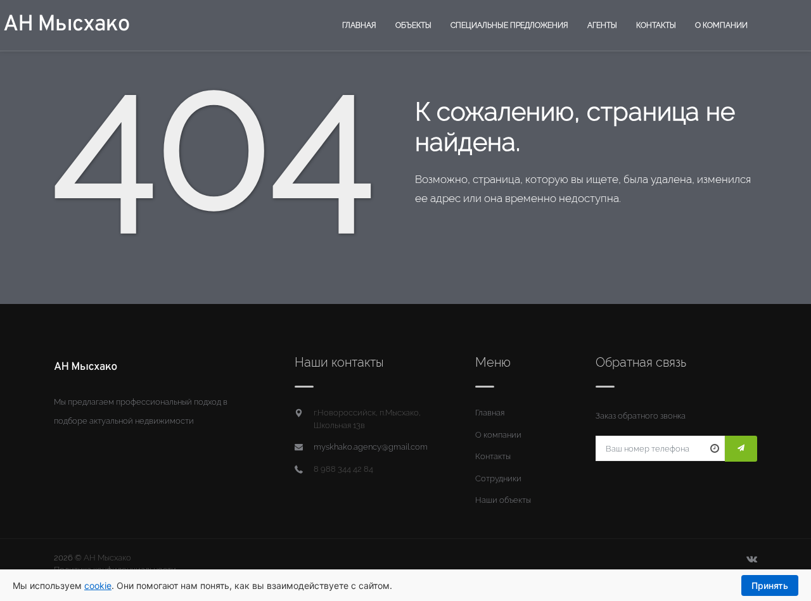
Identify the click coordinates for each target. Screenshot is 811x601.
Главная (359, 25)
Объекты (413, 25)
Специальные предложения (509, 25)
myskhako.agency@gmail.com (371, 447)
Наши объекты (503, 500)
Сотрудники (498, 478)
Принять (769, 585)
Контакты (656, 25)
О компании (721, 25)
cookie (98, 585)
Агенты (602, 25)
